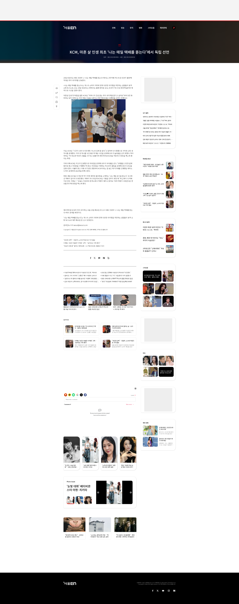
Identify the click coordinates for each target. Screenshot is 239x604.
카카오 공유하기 (99, 258)
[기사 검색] (172, 27)
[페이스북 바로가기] (152, 591)
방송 (122, 27)
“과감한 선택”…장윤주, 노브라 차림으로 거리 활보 (79, 240)
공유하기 (56, 93)
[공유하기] (56, 93)
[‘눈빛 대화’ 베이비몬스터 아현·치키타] (114, 492)
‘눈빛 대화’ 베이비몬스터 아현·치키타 (78, 488)
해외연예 (163, 27)
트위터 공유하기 (95, 258)
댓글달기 (56, 97)
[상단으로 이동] (56, 106)
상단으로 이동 (56, 106)
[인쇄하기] (56, 102)
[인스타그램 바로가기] (169, 591)
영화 (140, 27)
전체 (113, 27)
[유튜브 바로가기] (163, 591)
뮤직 (131, 27)
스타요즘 (151, 27)
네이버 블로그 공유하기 (104, 258)
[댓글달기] (56, 97)
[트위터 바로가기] (158, 591)
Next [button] (131, 492)
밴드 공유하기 (108, 258)
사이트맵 (170, 582)
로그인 (174, 582)
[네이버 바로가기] (174, 591)
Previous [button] (98, 492)
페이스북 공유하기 (90, 258)
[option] (114, 492)
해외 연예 (145, 423)
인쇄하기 (56, 102)
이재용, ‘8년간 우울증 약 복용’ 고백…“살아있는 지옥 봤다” (81, 243)
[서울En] (69, 27)
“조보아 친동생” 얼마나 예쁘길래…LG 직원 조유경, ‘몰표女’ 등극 (83, 246)
